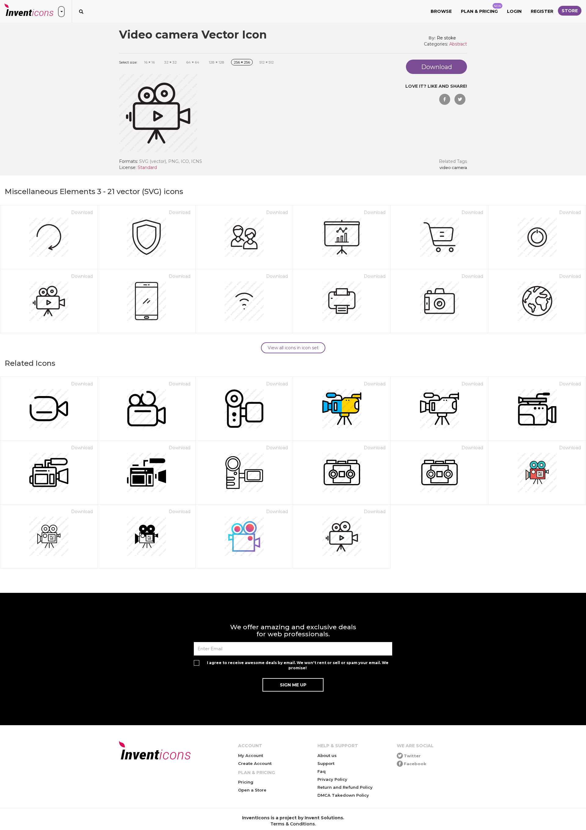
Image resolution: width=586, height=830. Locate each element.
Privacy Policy (332, 779)
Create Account (255, 763)
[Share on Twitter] (459, 99)
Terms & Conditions (292, 824)
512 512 (266, 62)
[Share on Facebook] (444, 99)
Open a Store (252, 790)
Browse (441, 11)
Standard (147, 167)
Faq (321, 771)
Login (514, 11)
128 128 (216, 62)
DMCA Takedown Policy (343, 795)
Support (326, 763)
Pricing (245, 782)
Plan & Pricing (481, 9)
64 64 (192, 62)
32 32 (170, 62)
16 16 (149, 62)
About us (327, 755)
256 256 (242, 62)
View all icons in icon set (293, 348)
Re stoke (446, 38)
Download (82, 212)
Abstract (458, 44)
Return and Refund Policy (345, 787)
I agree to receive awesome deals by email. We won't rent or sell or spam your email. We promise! (298, 665)
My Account (250, 755)
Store (570, 10)
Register (542, 11)
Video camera (453, 168)
